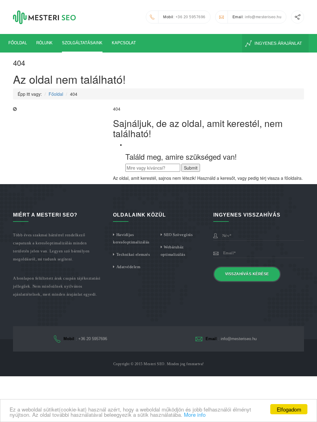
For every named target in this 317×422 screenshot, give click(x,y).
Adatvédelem (128, 266)
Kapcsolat (124, 42)
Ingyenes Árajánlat (277, 43)
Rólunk (44, 42)
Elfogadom (289, 409)
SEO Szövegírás (178, 234)
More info (195, 414)
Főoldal (17, 42)
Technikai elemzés (133, 254)
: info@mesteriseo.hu (257, 17)
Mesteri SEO (154, 364)
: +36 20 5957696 (184, 17)
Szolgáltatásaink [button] (82, 42)
